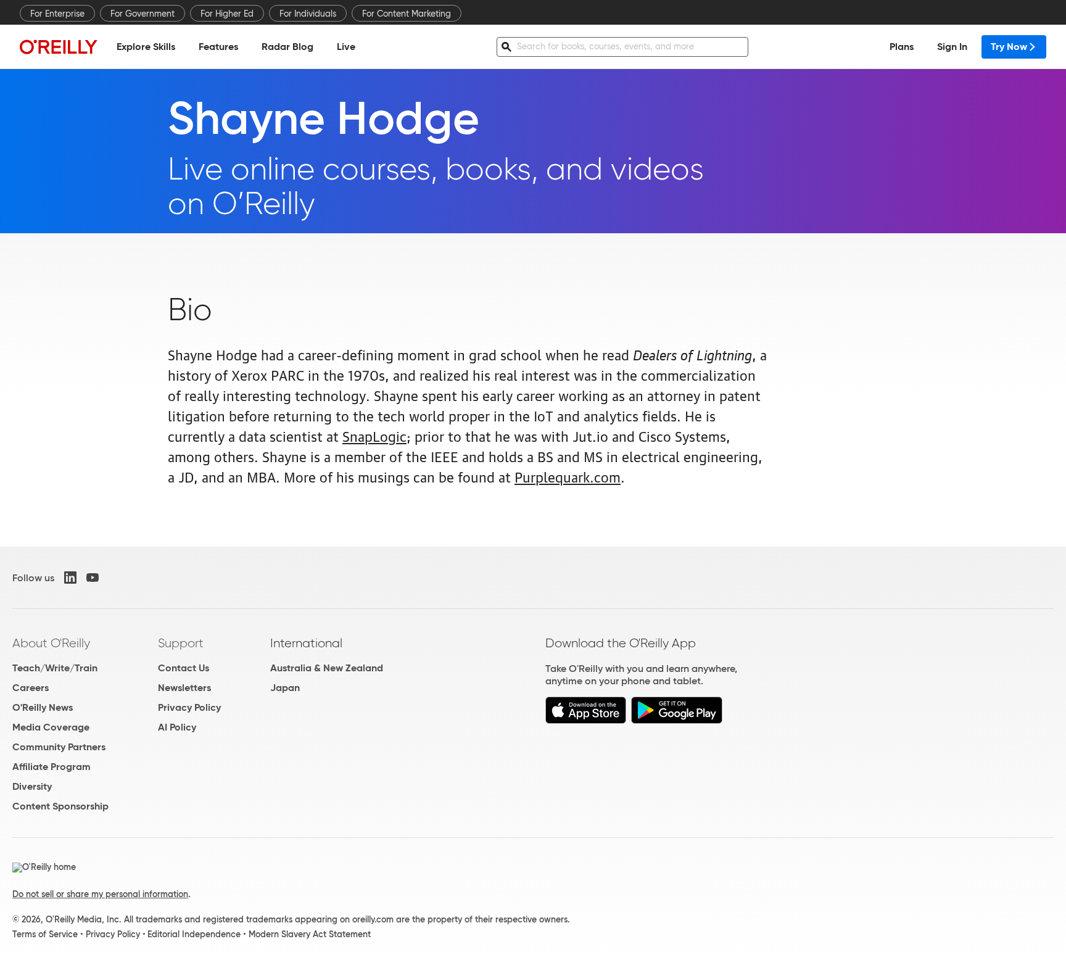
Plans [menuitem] (902, 46)
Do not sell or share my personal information (100, 894)
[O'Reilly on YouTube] (92, 577)
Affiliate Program (51, 766)
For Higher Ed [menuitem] (227, 13)
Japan (285, 687)
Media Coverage (50, 727)
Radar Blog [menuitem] (287, 46)
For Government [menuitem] (142, 13)
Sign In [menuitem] (952, 46)
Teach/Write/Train (54, 667)
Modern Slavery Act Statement (310, 934)
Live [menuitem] (346, 46)
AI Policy (177, 727)
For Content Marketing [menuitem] (406, 13)
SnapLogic (374, 435)
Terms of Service (45, 934)
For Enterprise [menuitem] (57, 13)
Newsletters (184, 687)
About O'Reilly (51, 643)
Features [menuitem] (218, 46)
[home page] (58, 47)
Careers (30, 687)
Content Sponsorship (60, 806)
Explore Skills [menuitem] (146, 46)
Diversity (32, 786)
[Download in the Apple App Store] (585, 720)
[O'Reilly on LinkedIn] (70, 577)
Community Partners (58, 746)
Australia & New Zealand (326, 667)
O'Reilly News (42, 707)
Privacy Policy (189, 707)
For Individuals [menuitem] (307, 13)
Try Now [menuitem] (1009, 46)
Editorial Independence (194, 934)
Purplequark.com (567, 476)
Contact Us (183, 667)
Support (181, 643)
